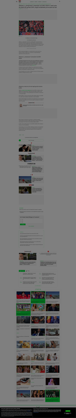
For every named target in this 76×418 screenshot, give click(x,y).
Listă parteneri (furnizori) (35, 412)
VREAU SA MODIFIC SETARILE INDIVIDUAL (67, 413)
